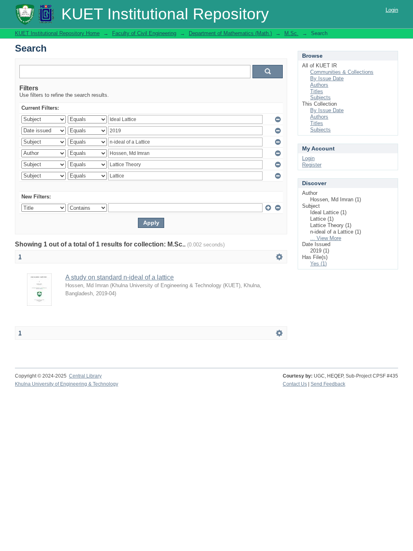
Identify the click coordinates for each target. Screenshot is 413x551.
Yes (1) (318, 264)
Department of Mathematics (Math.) (230, 33)
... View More (325, 238)
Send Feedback (328, 384)
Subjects (320, 97)
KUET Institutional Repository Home (57, 33)
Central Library (85, 376)
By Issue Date (327, 78)
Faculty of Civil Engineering (144, 33)
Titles (316, 91)
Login (392, 10)
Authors (319, 85)
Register (311, 165)
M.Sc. (291, 33)
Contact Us (295, 384)
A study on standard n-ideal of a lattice (119, 277)
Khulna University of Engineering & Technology (66, 384)
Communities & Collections (341, 72)
